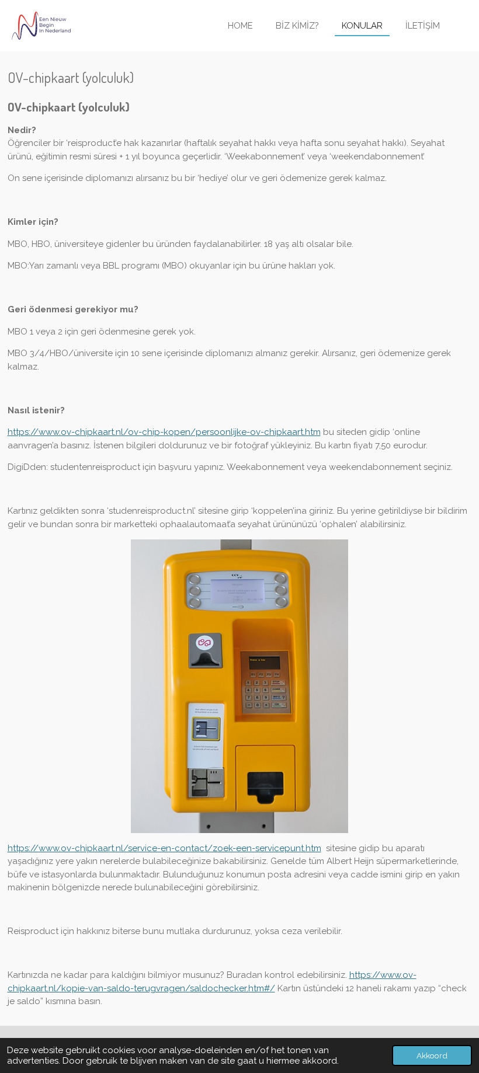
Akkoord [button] (431, 1055)
